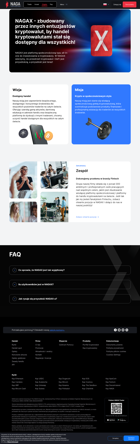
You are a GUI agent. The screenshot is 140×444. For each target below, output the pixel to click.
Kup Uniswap (40, 385)
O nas (37, 345)
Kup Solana (39, 388)
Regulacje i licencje (43, 358)
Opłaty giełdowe (18, 358)
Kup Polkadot (64, 388)
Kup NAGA (110, 388)
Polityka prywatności (115, 348)
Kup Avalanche (41, 382)
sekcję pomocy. (57, 330)
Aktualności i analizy (43, 351)
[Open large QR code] (116, 408)
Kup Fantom (111, 382)
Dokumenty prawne (114, 345)
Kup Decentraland (113, 385)
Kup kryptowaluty (90, 348)
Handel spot (17, 348)
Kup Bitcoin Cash (19, 388)
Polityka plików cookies (116, 351)
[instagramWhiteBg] (119, 330)
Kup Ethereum (17, 378)
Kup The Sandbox (89, 385)
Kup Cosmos (87, 382)
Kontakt (38, 355)
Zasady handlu (18, 361)
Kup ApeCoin (111, 378)
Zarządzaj (115, 438)
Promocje (39, 348)
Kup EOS (85, 378)
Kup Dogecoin (64, 378)
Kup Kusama (64, 385)
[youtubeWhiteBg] (123, 330)
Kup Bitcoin (63, 382)
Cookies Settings (113, 355)
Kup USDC (39, 378)
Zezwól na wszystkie (131, 438)
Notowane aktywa (19, 355)
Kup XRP (15, 385)
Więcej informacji (12, 442)
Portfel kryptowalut (91, 345)
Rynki (14, 345)
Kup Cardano (17, 382)
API (13, 365)
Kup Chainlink (87, 388)
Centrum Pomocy (66, 345)
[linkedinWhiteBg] (126, 330)
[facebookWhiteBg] (115, 330)
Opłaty (14, 351)
